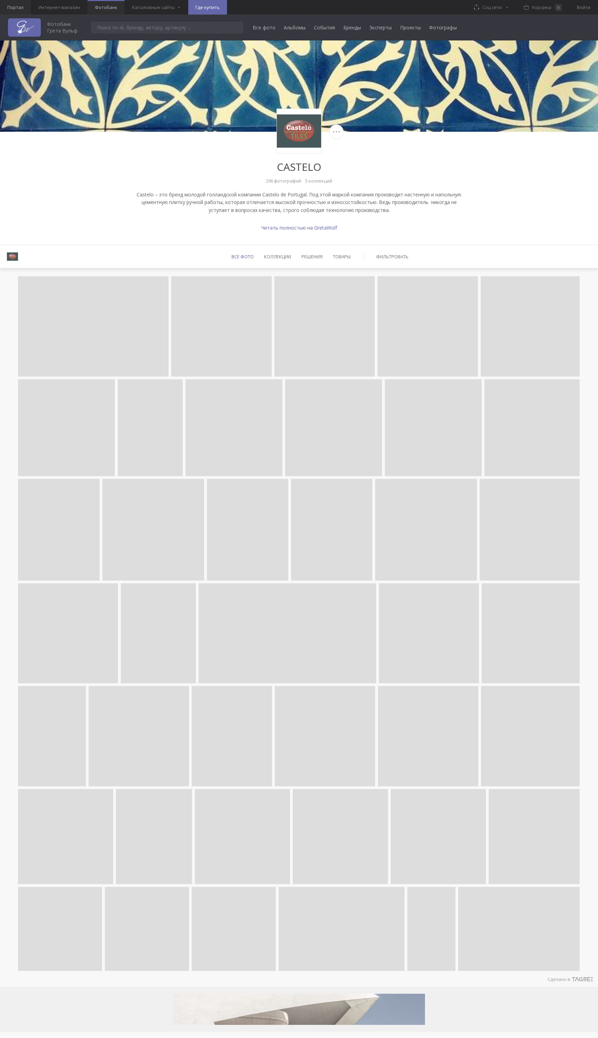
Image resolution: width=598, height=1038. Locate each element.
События (324, 27)
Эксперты (380, 27)
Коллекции (277, 256)
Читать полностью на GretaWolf (299, 227)
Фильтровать (392, 256)
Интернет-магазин (59, 7)
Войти (583, 7)
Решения (312, 256)
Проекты (410, 27)
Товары (342, 256)
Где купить (208, 7)
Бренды (352, 27)
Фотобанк (106, 7)
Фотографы (443, 27)
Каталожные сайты (153, 7)
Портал (15, 7)
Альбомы (295, 27)
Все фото (264, 27)
